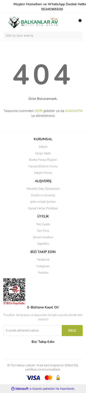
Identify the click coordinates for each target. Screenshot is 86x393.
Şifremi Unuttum (43, 237)
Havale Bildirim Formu (43, 166)
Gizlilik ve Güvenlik (43, 195)
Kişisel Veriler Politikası (43, 208)
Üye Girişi (43, 231)
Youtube (43, 273)
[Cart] (78, 22)
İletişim (43, 147)
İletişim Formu (43, 173)
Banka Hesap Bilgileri (43, 160)
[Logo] (33, 22)
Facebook (43, 260)
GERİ (38, 111)
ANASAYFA (74, 111)
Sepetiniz (43, 244)
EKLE (72, 330)
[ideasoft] (20, 389)
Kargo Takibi (43, 153)
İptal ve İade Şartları (43, 202)
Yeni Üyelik (43, 224)
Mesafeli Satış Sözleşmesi (43, 189)
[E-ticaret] (42, 389)
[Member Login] (69, 22)
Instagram (43, 266)
